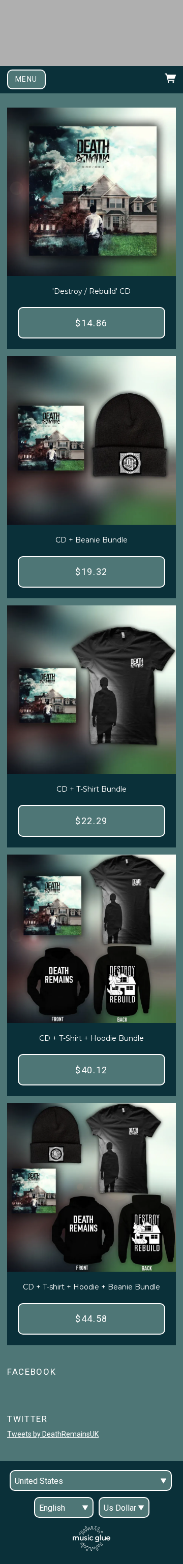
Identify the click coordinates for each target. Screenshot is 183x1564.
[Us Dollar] (124, 1507)
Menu (26, 79)
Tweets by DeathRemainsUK (53, 1434)
